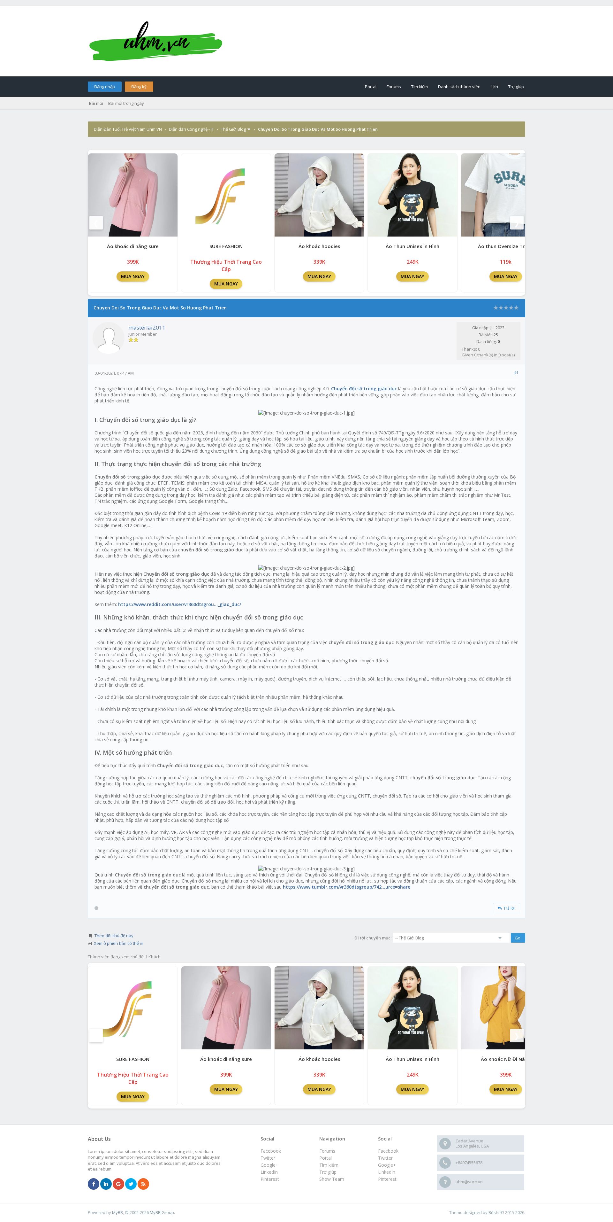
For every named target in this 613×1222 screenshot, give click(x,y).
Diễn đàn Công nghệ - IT (191, 129)
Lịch (494, 87)
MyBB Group (162, 1212)
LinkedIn (386, 1172)
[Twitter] (131, 1184)
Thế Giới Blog (233, 129)
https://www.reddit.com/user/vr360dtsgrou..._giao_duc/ (179, 604)
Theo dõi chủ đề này (114, 935)
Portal (370, 87)
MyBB (117, 1212)
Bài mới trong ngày (126, 103)
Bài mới (96, 103)
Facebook (388, 1151)
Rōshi (493, 1212)
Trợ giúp (516, 87)
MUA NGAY (133, 276)
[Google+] (118, 1184)
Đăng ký (139, 87)
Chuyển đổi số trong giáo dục (364, 388)
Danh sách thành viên (459, 87)
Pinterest (387, 1179)
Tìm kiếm (419, 87)
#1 (516, 372)
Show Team (331, 1179)
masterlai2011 (146, 327)
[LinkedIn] (106, 1184)
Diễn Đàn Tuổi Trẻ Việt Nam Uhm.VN (128, 129)
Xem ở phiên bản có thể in (118, 943)
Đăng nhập (104, 87)
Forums (394, 87)
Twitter (385, 1158)
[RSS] (143, 1184)
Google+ (387, 1165)
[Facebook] (93, 1184)
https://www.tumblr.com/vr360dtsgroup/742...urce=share (346, 887)
